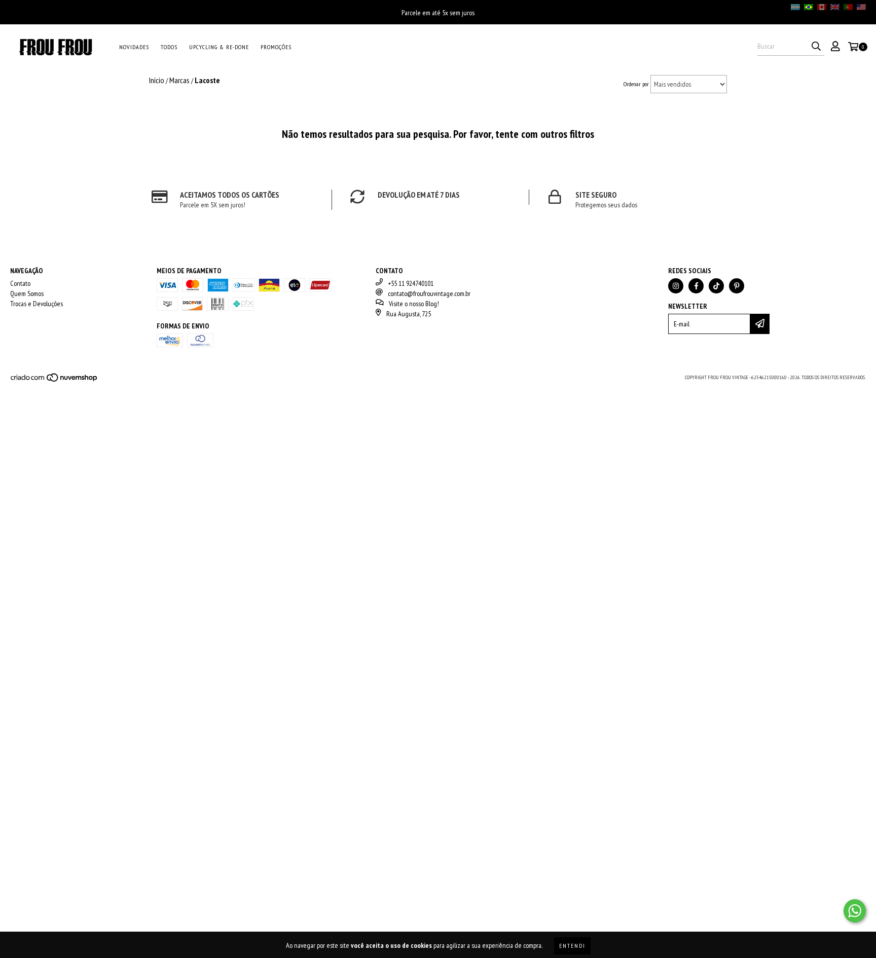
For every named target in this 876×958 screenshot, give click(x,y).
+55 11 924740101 (410, 283)
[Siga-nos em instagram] (675, 285)
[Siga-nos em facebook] (696, 285)
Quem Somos (27, 293)
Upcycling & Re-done (219, 47)
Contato (20, 283)
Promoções (276, 47)
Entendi (572, 945)
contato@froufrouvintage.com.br (429, 293)
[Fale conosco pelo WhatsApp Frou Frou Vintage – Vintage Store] (855, 911)
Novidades (134, 47)
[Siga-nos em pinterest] (736, 285)
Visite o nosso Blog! (414, 303)
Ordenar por (636, 84)
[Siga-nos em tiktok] (716, 285)
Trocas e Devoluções (36, 303)
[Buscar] (816, 47)
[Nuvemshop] (54, 380)
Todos (169, 47)
